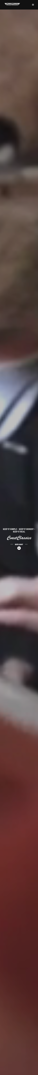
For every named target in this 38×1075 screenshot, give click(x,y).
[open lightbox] (19, 548)
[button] (33, 5)
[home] (12, 4)
